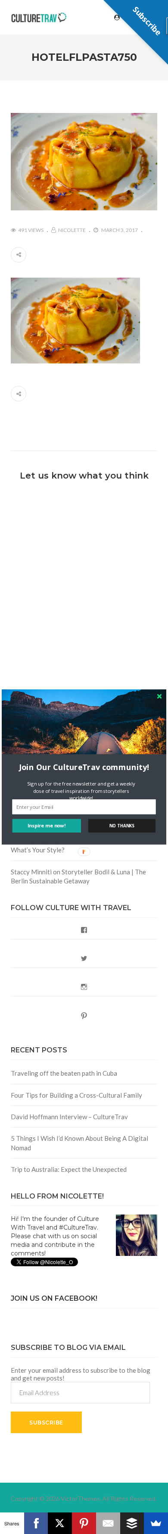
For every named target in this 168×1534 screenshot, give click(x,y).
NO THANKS (121, 826)
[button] (84, 767)
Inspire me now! (47, 825)
